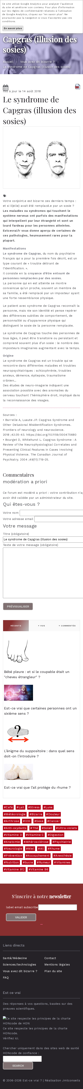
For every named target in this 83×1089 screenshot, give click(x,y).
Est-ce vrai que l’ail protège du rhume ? (37, 787)
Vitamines (63, 862)
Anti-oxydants (16, 828)
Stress (35, 807)
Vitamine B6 (39, 869)
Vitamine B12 (15, 869)
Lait (21, 807)
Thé (35, 828)
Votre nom (11, 513)
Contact (50, 958)
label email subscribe (22, 907)
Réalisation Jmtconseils (62, 1080)
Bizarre (36, 814)
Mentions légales (57, 964)
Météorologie (15, 814)
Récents (16, 626)
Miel (31, 848)
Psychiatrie (62, 842)
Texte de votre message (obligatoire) (30, 545)
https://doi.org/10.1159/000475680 (51, 434)
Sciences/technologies (19, 964)
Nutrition (12, 862)
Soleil (48, 828)
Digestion (56, 835)
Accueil (8, 61)
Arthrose (12, 821)
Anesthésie (63, 855)
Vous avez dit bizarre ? (37, 61)
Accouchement (38, 855)
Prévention (14, 855)
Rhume (55, 848)
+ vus (41, 626)
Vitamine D (14, 835)
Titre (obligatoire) (16, 534)
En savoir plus (13, 28)
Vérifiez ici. (11, 1038)
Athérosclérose (37, 842)
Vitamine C (36, 835)
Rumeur (44, 862)
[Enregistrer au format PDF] (77, 86)
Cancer (54, 821)
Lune (49, 807)
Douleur (54, 814)
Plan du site (53, 971)
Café (9, 807)
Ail (42, 848)
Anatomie (13, 842)
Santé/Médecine (15, 958)
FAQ (6, 977)
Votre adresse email (18, 519)
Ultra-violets (67, 828)
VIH (27, 821)
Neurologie (14, 848)
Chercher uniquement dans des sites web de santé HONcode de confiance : (41, 1050)
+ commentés (67, 626)
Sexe (39, 821)
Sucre (29, 862)
